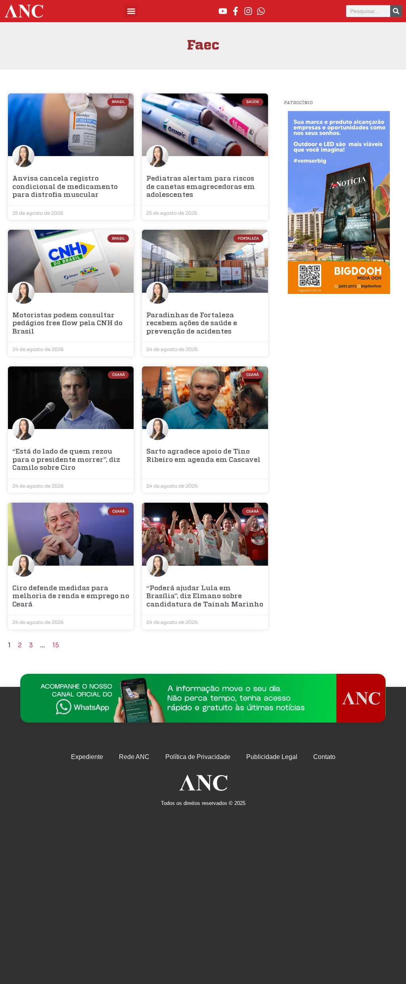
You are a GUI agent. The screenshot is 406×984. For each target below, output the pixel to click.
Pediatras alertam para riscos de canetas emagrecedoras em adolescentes (200, 186)
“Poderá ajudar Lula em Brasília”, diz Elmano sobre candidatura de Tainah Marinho (204, 596)
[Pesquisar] (396, 11)
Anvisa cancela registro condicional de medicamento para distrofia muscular (65, 186)
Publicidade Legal (271, 756)
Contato (324, 756)
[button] (131, 10)
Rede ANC (134, 756)
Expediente (87, 756)
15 (55, 645)
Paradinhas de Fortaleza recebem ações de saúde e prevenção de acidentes (191, 323)
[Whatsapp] (261, 11)
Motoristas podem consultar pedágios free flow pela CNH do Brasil (67, 323)
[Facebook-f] (235, 11)
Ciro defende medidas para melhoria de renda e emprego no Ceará (70, 596)
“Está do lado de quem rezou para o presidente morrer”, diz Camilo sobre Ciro (66, 459)
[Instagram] (248, 11)
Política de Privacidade (197, 756)
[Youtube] (222, 11)
